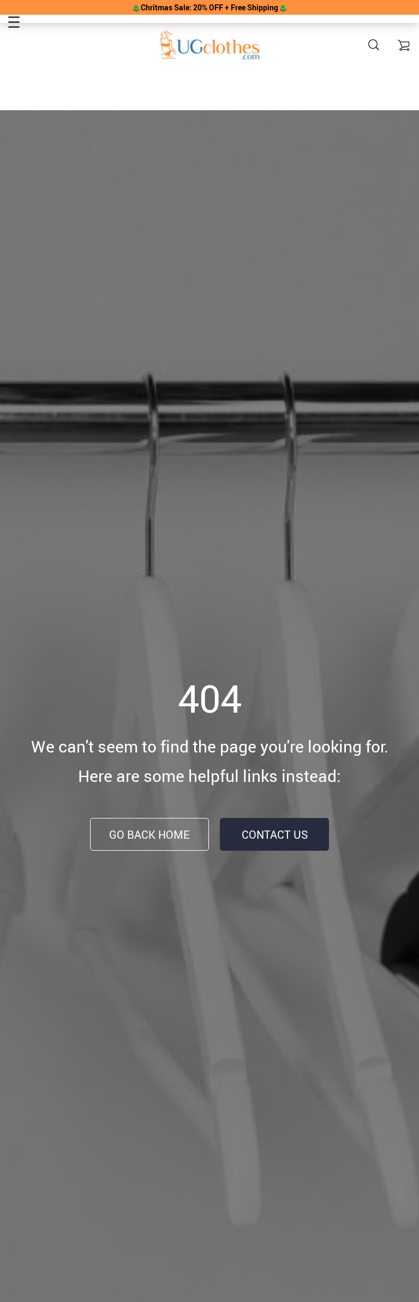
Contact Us (275, 834)
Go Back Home (149, 834)
